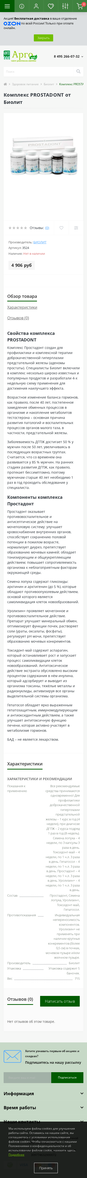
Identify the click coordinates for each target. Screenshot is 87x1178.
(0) (47, 227)
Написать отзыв (60, 1001)
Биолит (49, 84)
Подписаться (67, 1077)
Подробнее (16, 1155)
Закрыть (43, 38)
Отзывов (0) (18, 318)
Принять (46, 1168)
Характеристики (22, 307)
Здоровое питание (25, 84)
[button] (36, 6)
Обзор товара (22, 296)
